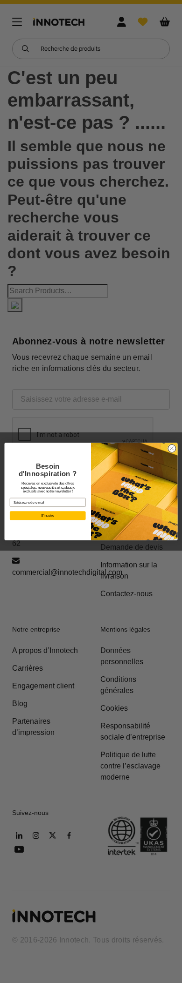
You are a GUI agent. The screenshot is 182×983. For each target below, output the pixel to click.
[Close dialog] (172, 448)
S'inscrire (47, 516)
